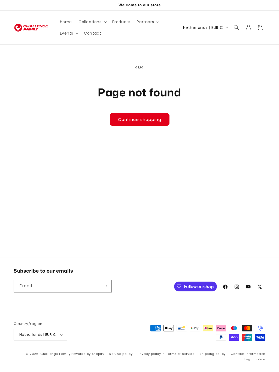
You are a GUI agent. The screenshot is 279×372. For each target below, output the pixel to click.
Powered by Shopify (87, 354)
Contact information (248, 354)
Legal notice (254, 359)
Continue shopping (139, 119)
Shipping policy (212, 354)
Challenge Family (55, 354)
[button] (92, 22)
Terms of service (180, 354)
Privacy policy (149, 354)
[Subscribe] (105, 286)
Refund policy (120, 354)
